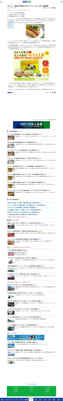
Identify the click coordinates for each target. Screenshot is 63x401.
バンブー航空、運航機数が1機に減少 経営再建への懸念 (21, 342)
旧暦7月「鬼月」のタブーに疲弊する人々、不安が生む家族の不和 (23, 223)
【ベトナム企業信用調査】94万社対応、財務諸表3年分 (20, 247)
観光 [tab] (54, 399)
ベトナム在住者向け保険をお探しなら (16, 250)
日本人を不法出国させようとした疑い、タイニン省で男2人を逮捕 (23, 301)
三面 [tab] (45, 399)
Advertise (31, 387)
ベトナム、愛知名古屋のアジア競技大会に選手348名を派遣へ (22, 231)
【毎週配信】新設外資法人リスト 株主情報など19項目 (19, 282)
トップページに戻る (31, 384)
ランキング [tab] (7, 399)
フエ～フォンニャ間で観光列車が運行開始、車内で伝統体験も (22, 239)
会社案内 (16, 391)
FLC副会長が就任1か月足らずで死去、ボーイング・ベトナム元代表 (24, 293)
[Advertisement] (21, 106)
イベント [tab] (12, 399)
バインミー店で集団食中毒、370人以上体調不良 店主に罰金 (22, 134)
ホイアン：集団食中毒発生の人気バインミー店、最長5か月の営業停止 (24, 182)
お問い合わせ (16, 389)
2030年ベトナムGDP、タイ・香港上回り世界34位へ (20, 285)
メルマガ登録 (47, 387)
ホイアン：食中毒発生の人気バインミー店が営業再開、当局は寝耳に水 (25, 166)
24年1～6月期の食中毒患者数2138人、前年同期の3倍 (20, 142)
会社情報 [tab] (26, 399)
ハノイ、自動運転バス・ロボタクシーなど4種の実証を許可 (22, 325)
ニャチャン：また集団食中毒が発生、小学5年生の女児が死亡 (22, 158)
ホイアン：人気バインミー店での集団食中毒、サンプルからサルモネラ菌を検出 (27, 190)
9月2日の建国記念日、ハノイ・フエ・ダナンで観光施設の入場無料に (24, 266)
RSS (31, 391)
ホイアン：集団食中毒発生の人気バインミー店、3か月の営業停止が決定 (25, 174)
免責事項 (54, 119)
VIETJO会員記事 (13, 199)
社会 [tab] (31, 399)
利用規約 (50, 119)
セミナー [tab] (22, 399)
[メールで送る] (48, 7)
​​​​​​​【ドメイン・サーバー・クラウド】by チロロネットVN (19, 10)
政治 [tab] (58, 399)
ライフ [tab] (17, 399)
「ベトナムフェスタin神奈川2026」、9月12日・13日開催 (21, 258)
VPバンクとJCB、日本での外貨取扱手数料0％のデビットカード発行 (24, 358)
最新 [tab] (2, 399)
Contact (31, 389)
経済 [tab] (36, 399)
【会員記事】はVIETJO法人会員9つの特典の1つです (17, 216)
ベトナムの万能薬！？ (13, 333)
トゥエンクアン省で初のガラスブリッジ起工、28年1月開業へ (22, 309)
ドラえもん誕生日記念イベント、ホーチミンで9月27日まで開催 (23, 317)
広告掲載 (16, 387)
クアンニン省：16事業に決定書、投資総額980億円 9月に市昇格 (23, 350)
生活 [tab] (49, 399)
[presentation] (2, 399)
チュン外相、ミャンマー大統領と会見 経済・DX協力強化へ (22, 274)
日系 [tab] (40, 399)
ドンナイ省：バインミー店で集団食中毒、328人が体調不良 (22, 150)
